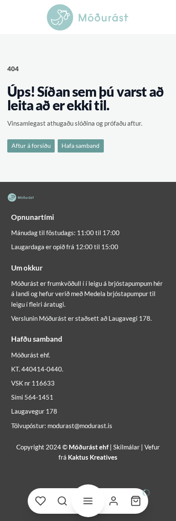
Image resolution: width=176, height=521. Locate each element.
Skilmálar (126, 447)
